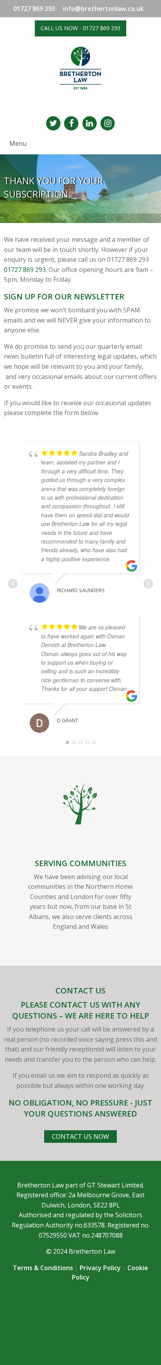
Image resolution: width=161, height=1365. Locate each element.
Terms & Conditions (43, 1267)
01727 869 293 (34, 8)
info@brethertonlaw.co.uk (103, 8)
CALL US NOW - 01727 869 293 (80, 28)
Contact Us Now (80, 1136)
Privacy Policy (100, 1267)
